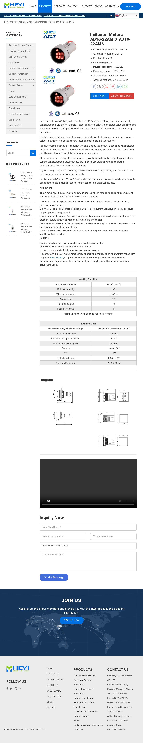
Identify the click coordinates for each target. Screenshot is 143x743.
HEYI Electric (56, 257)
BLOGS (98, 6)
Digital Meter (15, 120)
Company (59, 6)
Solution (73, 6)
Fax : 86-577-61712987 (117, 698)
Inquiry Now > (99, 96)
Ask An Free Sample (121, 96)
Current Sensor (16, 85)
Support (87, 6)
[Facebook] (7, 689)
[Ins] (16, 689)
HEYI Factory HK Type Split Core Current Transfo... (27, 177)
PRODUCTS (53, 674)
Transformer (14, 108)
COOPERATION (55, 679)
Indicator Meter (16, 102)
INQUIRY (51, 707)
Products (45, 6)
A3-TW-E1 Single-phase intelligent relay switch (26, 211)
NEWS (50, 702)
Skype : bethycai (114, 711)
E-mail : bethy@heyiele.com (120, 707)
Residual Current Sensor (21, 45)
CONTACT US (54, 696)
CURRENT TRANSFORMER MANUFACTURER (64, 15)
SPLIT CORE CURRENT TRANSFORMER (23, 15)
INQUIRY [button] (130, 6)
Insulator (13, 131)
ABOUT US (52, 685)
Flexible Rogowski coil (20, 51)
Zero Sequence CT (18, 97)
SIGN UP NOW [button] (71, 620)
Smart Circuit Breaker (19, 114)
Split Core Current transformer (17, 60)
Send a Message (53, 577)
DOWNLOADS (54, 691)
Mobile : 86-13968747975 (118, 702)
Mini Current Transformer (21, 79)
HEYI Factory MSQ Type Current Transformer (26, 194)
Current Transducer (18, 74)
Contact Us (112, 6)
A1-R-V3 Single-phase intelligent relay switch (26, 228)
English (123, 15)
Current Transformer (18, 68)
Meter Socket (15, 125)
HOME (33, 6)
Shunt (11, 91)
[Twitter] (11, 689)
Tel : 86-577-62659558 (117, 693)
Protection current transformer (88, 725)
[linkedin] (20, 689)
